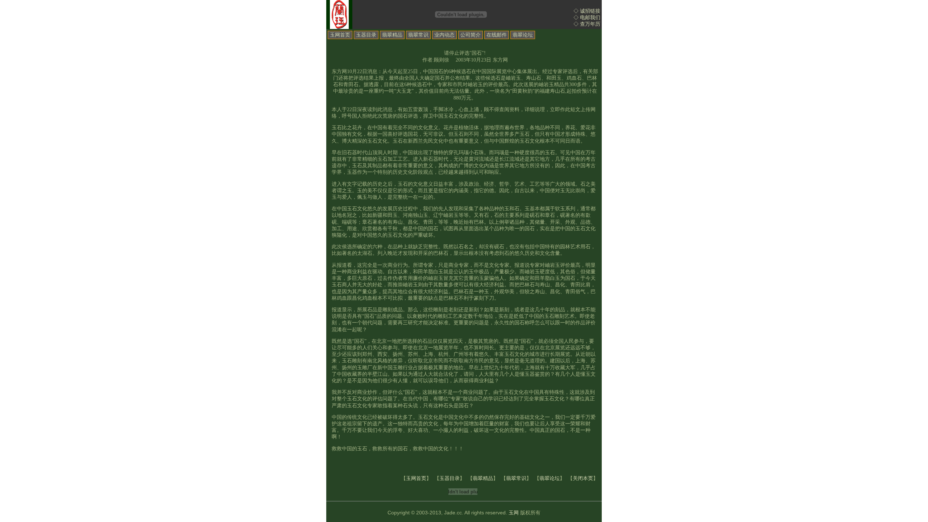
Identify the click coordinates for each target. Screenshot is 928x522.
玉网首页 (340, 35)
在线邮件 (496, 35)
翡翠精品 (392, 35)
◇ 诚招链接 (586, 11)
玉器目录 (366, 35)
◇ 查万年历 (586, 24)
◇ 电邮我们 (586, 17)
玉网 (514, 512)
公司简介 (470, 35)
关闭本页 (583, 478)
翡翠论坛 (523, 35)
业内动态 (444, 35)
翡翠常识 (418, 35)
